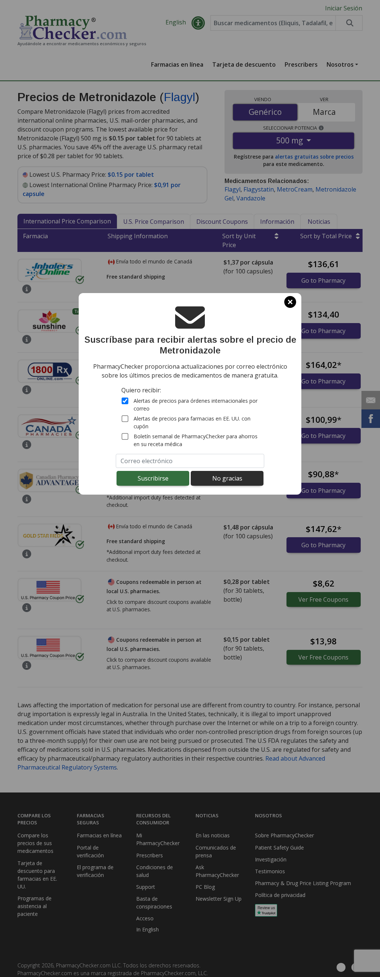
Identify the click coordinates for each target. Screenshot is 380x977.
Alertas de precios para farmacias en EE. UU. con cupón (192, 422)
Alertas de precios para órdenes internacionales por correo (196, 404)
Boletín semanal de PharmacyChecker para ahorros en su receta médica (196, 440)
